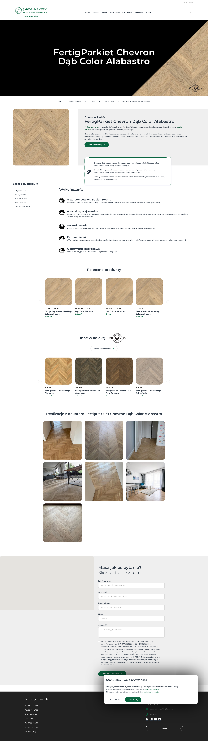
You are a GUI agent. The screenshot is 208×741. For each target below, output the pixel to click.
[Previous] (40, 302)
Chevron (92, 102)
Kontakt (149, 12)
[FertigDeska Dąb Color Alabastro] (145, 481)
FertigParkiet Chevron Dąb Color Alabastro (136, 102)
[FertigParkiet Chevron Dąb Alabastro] (62, 440)
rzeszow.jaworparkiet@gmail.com (162, 709)
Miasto (100, 614)
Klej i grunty (127, 12)
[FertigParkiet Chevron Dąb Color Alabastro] (104, 440)
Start (59, 102)
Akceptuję (133, 700)
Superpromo (115, 12)
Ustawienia (115, 700)
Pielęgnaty (139, 12)
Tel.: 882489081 (188, 2)
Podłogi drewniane (100, 12)
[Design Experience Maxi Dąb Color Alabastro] (62, 522)
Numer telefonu (104, 603)
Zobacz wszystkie (102, 348)
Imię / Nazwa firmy (105, 581)
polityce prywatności (152, 689)
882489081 (154, 714)
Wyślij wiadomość (110, 674)
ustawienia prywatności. (150, 692)
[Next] (168, 302)
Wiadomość (102, 625)
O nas (87, 12)
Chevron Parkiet (109, 102)
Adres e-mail (102, 592)
